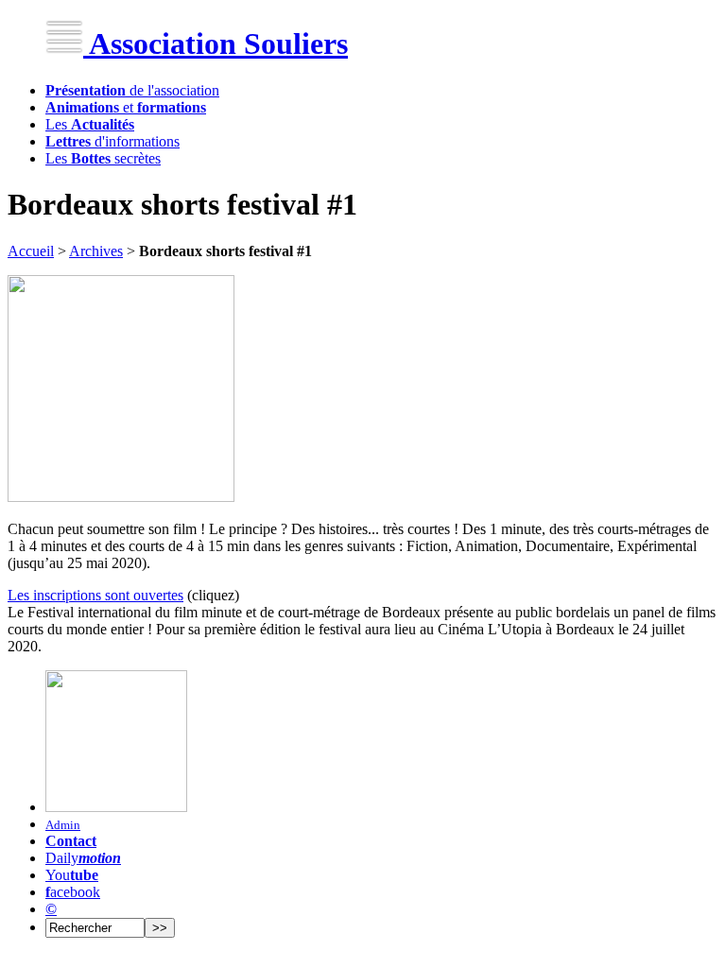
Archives (96, 251)
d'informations (112, 141)
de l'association (132, 90)
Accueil (31, 251)
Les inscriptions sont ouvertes (95, 595)
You (71, 875)
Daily (83, 858)
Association (215, 43)
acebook (72, 892)
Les (89, 124)
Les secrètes (103, 158)
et (125, 107)
